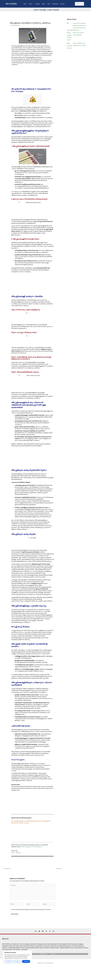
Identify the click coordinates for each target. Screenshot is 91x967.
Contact (53, 954)
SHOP (48, 3)
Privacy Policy (43, 954)
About (43, 3)
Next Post (59, 868)
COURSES (37, 3)
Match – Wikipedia (16, 852)
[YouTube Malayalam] (35, 931)
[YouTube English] (39, 931)
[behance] (49, 931)
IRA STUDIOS (11, 4)
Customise (8, 961)
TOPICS (30, 3)
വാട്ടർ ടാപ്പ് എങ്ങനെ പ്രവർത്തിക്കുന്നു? (31, 846)
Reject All (17, 961)
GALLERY (62, 3)
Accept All (26, 961)
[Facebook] (42, 931)
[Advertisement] (32, 76)
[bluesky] (53, 931)
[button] (32, 4)
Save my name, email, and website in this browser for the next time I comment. (31, 909)
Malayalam (55, 3)
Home (24, 3)
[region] (17, 957)
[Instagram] (46, 931)
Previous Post (6, 868)
